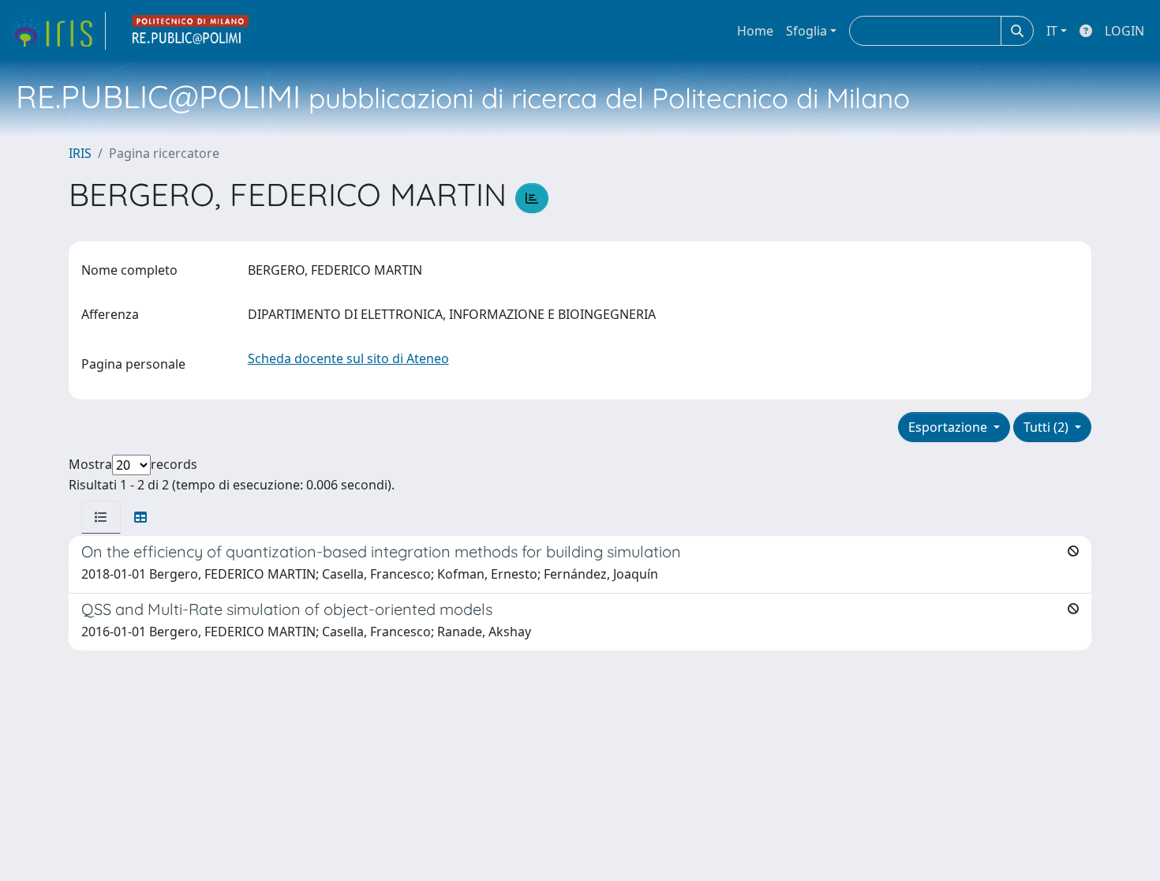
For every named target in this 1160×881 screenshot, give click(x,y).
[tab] (101, 517)
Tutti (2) (1047, 427)
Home (755, 30)
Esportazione (949, 427)
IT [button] (1051, 30)
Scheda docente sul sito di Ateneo (348, 358)
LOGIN (1124, 30)
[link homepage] (57, 31)
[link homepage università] (191, 31)
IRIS (80, 153)
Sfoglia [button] (806, 30)
